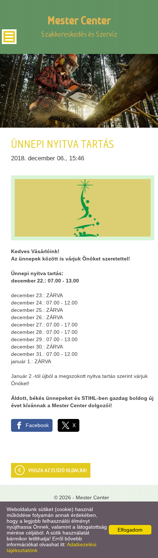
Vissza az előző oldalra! (57, 470)
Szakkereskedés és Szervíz (79, 27)
